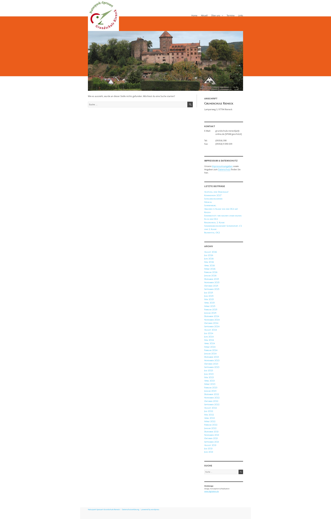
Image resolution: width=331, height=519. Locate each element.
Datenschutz (224, 169)
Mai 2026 (209, 262)
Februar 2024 (210, 350)
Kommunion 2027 (212, 195)
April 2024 (209, 343)
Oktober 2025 (211, 285)
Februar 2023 (210, 387)
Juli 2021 (208, 448)
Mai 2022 (209, 414)
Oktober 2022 (211, 401)
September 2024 (211, 326)
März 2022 (209, 421)
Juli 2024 (208, 333)
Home (194, 15)
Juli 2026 (208, 255)
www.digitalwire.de (211, 491)
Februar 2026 (210, 272)
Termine (231, 15)
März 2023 (209, 384)
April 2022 (209, 418)
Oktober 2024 (211, 323)
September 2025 (211, 289)
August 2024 (210, 329)
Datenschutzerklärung (130, 509)
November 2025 (211, 282)
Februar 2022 (210, 424)
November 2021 (211, 435)
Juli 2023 (208, 370)
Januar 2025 (210, 313)
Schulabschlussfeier (213, 198)
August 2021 (210, 445)
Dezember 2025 (211, 279)
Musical (208, 202)
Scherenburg (210, 205)
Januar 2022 (210, 428)
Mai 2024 (209, 340)
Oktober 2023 (211, 363)
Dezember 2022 (211, 394)
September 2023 (211, 367)
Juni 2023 (208, 374)
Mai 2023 (209, 377)
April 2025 (209, 302)
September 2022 (211, 404)
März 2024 (209, 347)
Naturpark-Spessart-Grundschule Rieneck (104, 509)
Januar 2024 (210, 353)
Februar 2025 (210, 309)
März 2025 (209, 306)
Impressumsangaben (222, 166)
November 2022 (212, 397)
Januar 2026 (210, 275)
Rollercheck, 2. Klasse (214, 222)
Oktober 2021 (211, 438)
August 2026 (210, 252)
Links (240, 15)
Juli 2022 (208, 411)
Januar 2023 (210, 391)
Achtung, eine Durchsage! (216, 192)
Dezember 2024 (211, 316)
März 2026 (209, 269)
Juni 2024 (209, 336)
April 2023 (209, 380)
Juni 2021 (208, 452)
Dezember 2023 (211, 357)
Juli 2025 (208, 292)
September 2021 (211, 441)
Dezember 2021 (211, 431)
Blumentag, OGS (212, 232)
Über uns (215, 15)
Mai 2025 (209, 299)
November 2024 (212, 319)
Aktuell (204, 15)
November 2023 (211, 360)
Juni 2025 (208, 296)
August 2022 (210, 407)
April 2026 (209, 265)
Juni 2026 (209, 258)
